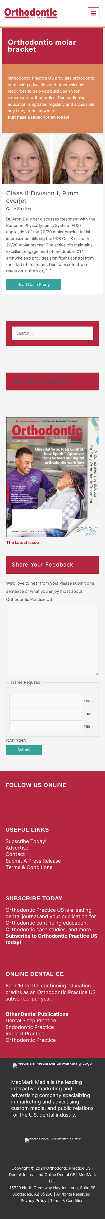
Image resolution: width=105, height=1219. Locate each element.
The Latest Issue (22, 542)
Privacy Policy (33, 1200)
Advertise (17, 848)
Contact (15, 854)
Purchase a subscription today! (38, 117)
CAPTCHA (16, 740)
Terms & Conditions (29, 867)
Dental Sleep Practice (31, 1020)
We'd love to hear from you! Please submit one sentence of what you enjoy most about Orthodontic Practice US (50, 591)
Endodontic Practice (30, 1027)
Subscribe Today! (26, 841)
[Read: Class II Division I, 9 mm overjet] (52, 158)
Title (87, 726)
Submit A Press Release (33, 861)
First (87, 700)
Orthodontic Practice (31, 1040)
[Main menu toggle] (93, 13)
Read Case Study (33, 284)
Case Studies (18, 208)
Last (87, 713)
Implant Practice (25, 1033)
